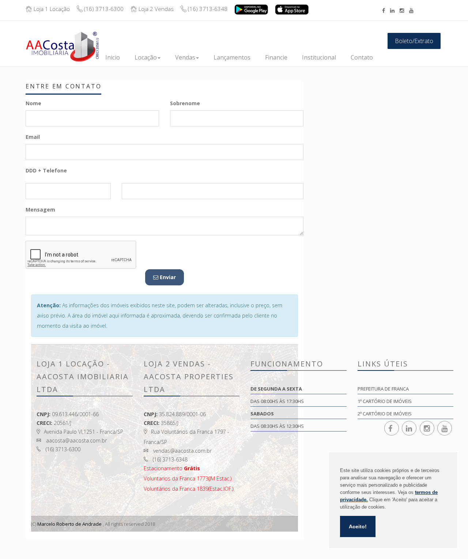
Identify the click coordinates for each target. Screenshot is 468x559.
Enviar (167, 277)
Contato (362, 57)
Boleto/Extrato (414, 41)
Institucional (319, 57)
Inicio (112, 57)
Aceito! (358, 526)
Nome (33, 103)
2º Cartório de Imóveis (385, 413)
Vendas (185, 57)
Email (33, 136)
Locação (146, 57)
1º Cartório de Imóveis (385, 401)
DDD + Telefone (46, 170)
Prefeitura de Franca (383, 388)
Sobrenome (185, 103)
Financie (276, 57)
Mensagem (40, 209)
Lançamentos (232, 57)
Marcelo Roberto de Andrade (69, 524)
